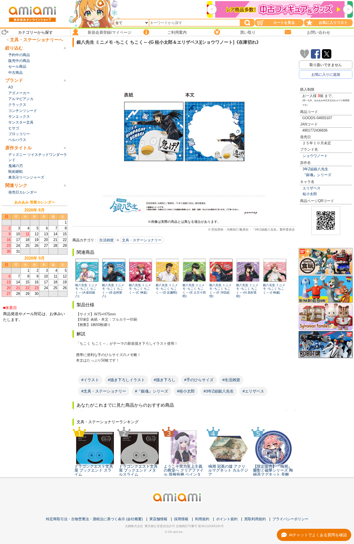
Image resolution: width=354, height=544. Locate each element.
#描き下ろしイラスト (126, 380)
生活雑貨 (106, 240)
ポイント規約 (227, 519)
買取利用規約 (255, 519)
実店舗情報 (158, 519)
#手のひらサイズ (199, 380)
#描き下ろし (164, 380)
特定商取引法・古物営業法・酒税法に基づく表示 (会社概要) (94, 519)
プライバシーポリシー (290, 519)
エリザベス (312, 188)
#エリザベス (253, 391)
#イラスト (90, 380)
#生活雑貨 (231, 380)
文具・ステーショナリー (142, 240)
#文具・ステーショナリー (103, 391)
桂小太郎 (310, 194)
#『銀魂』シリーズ (151, 391)
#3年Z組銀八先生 (219, 391)
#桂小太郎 (186, 391)
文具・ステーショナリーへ (36, 39)
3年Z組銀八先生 (315, 169)
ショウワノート (315, 156)
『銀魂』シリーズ (317, 175)
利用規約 (202, 519)
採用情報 (181, 519)
